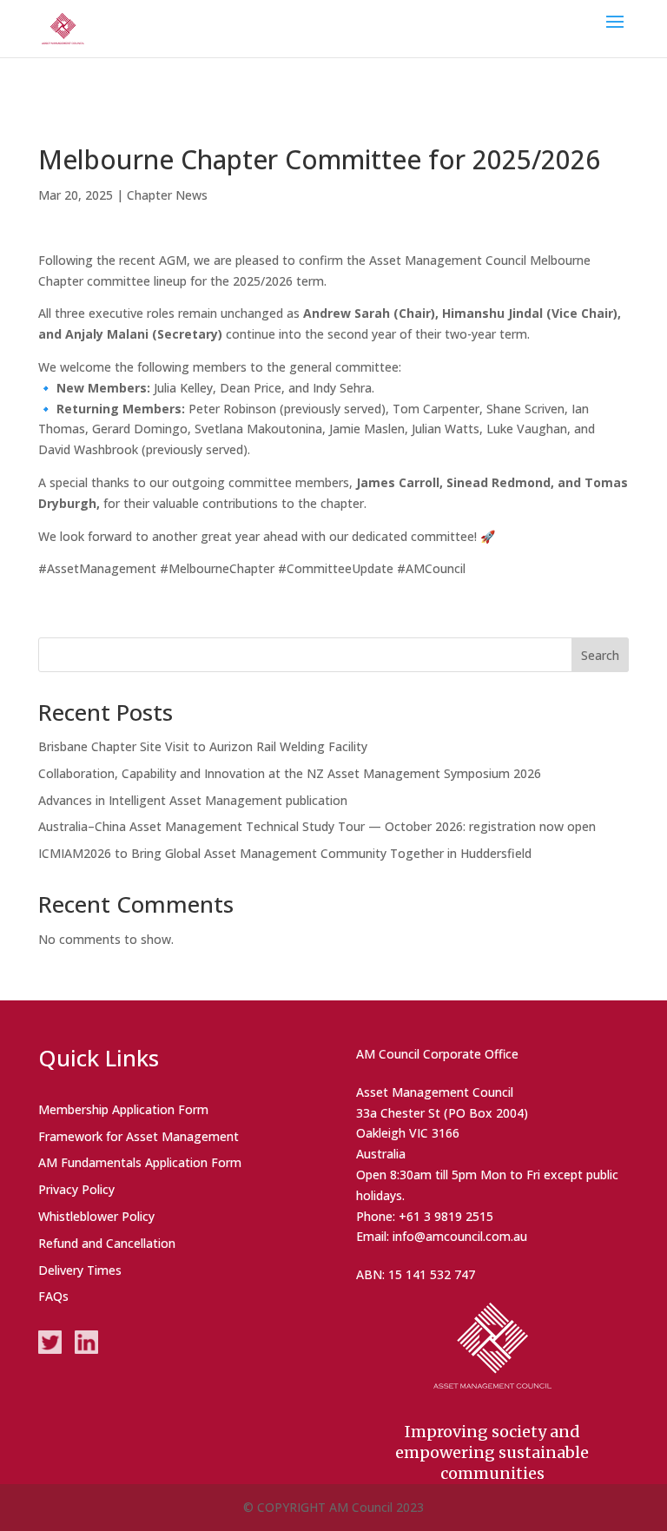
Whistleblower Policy (96, 1216)
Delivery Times (80, 1270)
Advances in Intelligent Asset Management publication (192, 800)
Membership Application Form (123, 1109)
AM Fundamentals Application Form (139, 1162)
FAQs (53, 1296)
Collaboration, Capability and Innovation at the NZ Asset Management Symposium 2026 (289, 773)
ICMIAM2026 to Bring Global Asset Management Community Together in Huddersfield (285, 853)
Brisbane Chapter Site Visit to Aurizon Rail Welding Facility (202, 746)
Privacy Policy (76, 1189)
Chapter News (167, 195)
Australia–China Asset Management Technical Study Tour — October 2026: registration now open (317, 826)
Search (600, 655)
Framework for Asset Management (138, 1136)
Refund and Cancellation (106, 1243)
